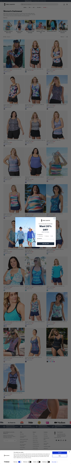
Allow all (59, 452)
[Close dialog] (54, 218)
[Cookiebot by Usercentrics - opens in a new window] (6, 462)
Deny (60, 455)
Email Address (39, 238)
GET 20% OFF (45, 243)
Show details (54, 461)
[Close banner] (69, 451)
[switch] (29, 462)
